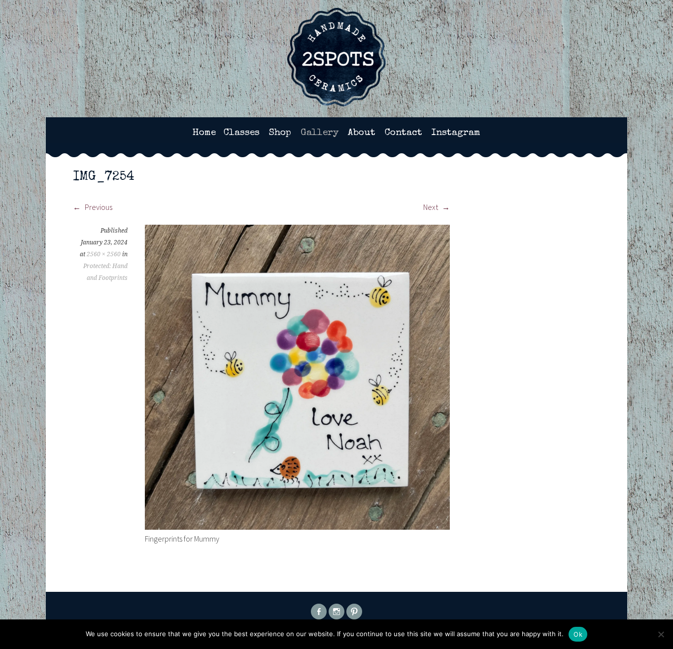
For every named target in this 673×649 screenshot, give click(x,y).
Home (204, 133)
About (361, 133)
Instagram (456, 133)
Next (431, 207)
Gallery (319, 133)
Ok (577, 634)
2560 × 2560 (104, 254)
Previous (97, 207)
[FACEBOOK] (319, 611)
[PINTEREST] (354, 611)
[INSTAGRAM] (336, 611)
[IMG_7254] (297, 527)
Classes (242, 133)
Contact (403, 133)
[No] (661, 634)
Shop (280, 133)
